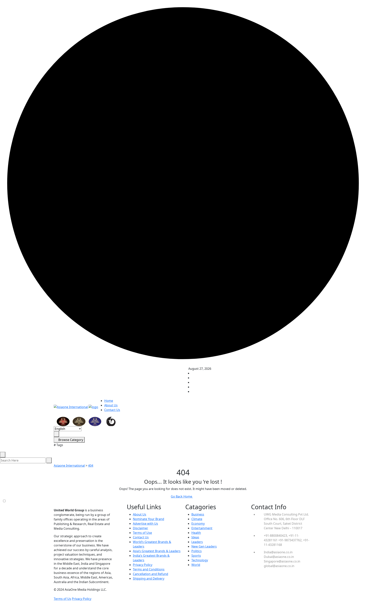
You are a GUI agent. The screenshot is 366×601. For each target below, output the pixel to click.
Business (197, 514)
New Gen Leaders (204, 546)
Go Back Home (182, 496)
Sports (196, 555)
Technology (199, 560)
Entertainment (201, 528)
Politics (196, 551)
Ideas (195, 537)
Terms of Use (142, 533)
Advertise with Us (145, 523)
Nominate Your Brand (148, 519)
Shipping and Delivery (148, 578)
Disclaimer (140, 528)
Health (196, 533)
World (195, 565)
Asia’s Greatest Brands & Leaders (157, 551)
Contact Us (112, 410)
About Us (111, 405)
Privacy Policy (142, 565)
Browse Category (70, 440)
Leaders (197, 542)
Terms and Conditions (149, 569)
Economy (198, 523)
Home (108, 401)
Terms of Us (62, 599)
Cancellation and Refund (150, 574)
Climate (196, 519)
